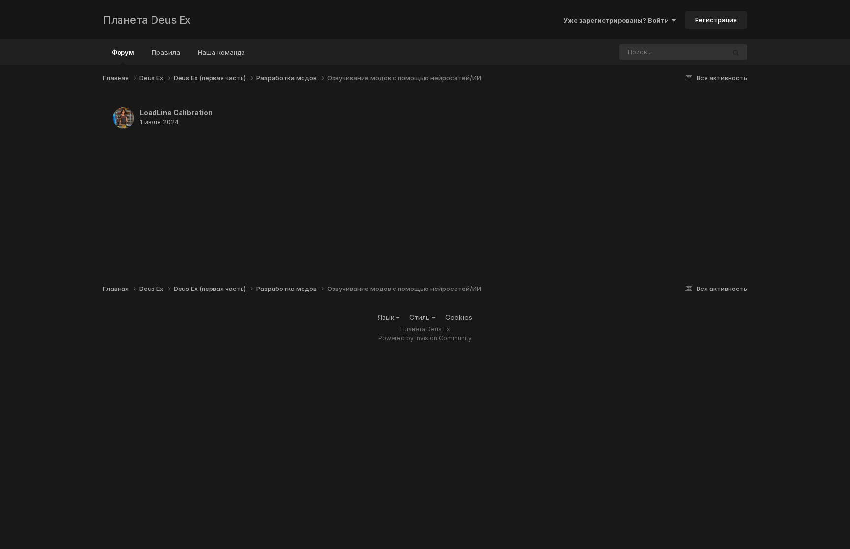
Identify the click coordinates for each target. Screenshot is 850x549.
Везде (703, 52)
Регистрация (716, 20)
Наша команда (221, 52)
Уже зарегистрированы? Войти (617, 20)
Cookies (458, 317)
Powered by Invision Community (425, 338)
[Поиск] (736, 52)
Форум (123, 52)
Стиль (420, 317)
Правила (166, 52)
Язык (387, 317)
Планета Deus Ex (147, 19)
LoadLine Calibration (176, 112)
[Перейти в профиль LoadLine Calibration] (123, 118)
